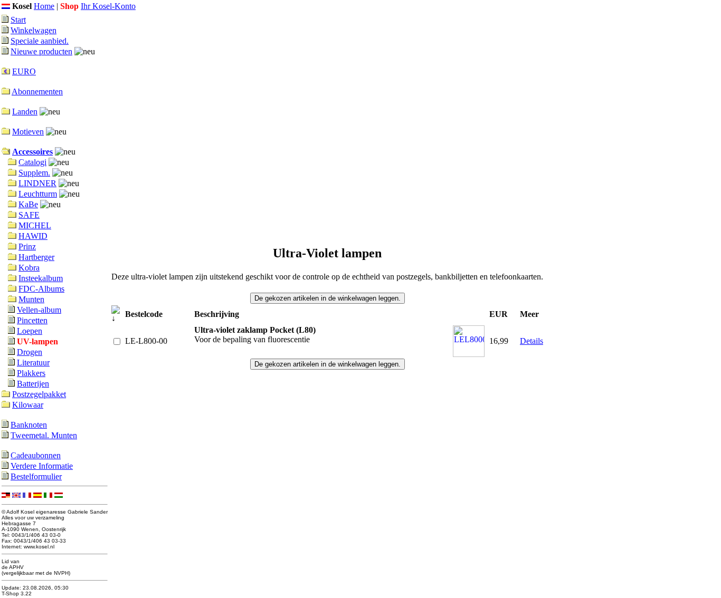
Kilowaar (27, 404)
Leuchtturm (37, 193)
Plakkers (31, 373)
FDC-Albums (41, 288)
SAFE (29, 214)
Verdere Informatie (42, 465)
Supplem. (34, 172)
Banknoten (29, 424)
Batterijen (33, 383)
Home (44, 6)
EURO (24, 71)
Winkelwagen (33, 30)
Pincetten (32, 320)
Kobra (29, 267)
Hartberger (36, 257)
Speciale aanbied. (40, 40)
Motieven (28, 131)
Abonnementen (37, 91)
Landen (24, 111)
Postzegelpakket (39, 394)
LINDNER (37, 183)
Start (18, 19)
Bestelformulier (36, 476)
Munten (31, 299)
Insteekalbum (40, 278)
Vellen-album (39, 309)
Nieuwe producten (41, 51)
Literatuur (33, 362)
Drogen (29, 352)
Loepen (29, 330)
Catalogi (32, 162)
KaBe (28, 204)
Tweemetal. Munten (44, 435)
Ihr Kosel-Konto (108, 6)
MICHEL (34, 225)
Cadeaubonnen (36, 455)
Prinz (27, 246)
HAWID (33, 236)
